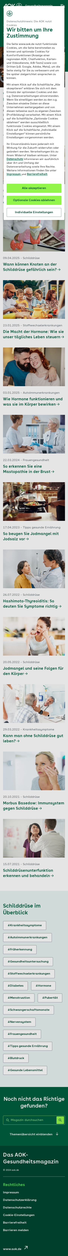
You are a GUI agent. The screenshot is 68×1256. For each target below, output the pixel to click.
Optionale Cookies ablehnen (34, 200)
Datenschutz (15, 159)
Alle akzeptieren (34, 188)
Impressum (14, 174)
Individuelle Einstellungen (34, 212)
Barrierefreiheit (37, 174)
